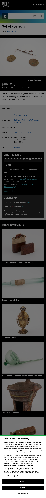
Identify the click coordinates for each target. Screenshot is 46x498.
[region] (23, 467)
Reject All (23, 488)
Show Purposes (23, 494)
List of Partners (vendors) (12, 476)
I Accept (23, 481)
